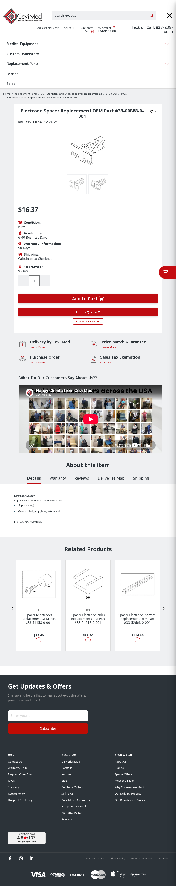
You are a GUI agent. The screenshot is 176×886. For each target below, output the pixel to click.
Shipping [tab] (141, 478)
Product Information (88, 321)
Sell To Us (67, 793)
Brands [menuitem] (12, 73)
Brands (119, 768)
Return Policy (16, 793)
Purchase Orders (72, 787)
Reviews (66, 819)
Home (7, 93)
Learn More (37, 347)
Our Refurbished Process (130, 800)
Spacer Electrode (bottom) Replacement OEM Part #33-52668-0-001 (137, 618)
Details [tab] (34, 478)
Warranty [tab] (57, 478)
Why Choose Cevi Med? (129, 787)
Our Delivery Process (128, 793)
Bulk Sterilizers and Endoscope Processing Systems (71, 93)
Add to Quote (86, 312)
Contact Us (15, 761)
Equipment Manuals (74, 806)
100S (124, 93)
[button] (170, 15)
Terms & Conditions (142, 858)
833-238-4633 (164, 29)
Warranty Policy (71, 813)
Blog (64, 781)
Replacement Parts (25, 93)
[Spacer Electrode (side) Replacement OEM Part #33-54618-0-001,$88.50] (88, 584)
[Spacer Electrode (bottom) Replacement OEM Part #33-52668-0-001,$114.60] (137, 584)
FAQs (11, 781)
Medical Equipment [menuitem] (22, 43)
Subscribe (48, 728)
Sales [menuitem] (11, 83)
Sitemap (163, 858)
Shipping (13, 787)
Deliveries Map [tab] (111, 478)
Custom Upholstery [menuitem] (23, 53)
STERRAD (111, 93)
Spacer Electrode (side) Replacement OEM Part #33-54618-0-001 (88, 618)
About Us (120, 761)
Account (66, 774)
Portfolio (67, 768)
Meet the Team (124, 781)
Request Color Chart (21, 774)
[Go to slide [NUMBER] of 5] (13, 608)
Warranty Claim (18, 768)
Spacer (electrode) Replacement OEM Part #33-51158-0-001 (39, 618)
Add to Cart (85, 298)
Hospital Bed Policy (20, 800)
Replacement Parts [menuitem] (23, 63)
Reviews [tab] (81, 478)
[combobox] (104, 15)
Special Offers (123, 774)
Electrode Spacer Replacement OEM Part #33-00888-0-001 (42, 97)
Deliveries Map (70, 761)
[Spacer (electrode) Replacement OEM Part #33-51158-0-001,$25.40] (39, 584)
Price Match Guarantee (76, 800)
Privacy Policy (118, 858)
